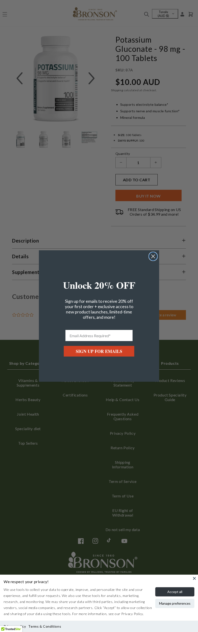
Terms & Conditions (44, 626)
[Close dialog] (153, 256)
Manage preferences (175, 603)
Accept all (174, 592)
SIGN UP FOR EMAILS (99, 351)
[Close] (194, 578)
